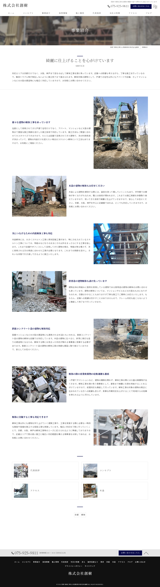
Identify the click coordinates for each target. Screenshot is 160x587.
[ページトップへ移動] (146, 553)
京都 (77, 514)
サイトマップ (90, 566)
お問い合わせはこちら (141, 6)
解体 (83, 514)
